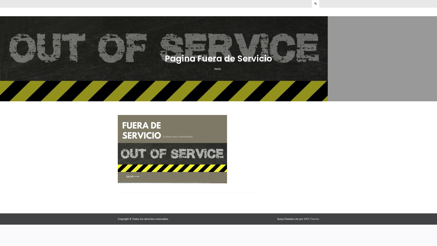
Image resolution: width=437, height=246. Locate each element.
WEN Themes (311, 219)
